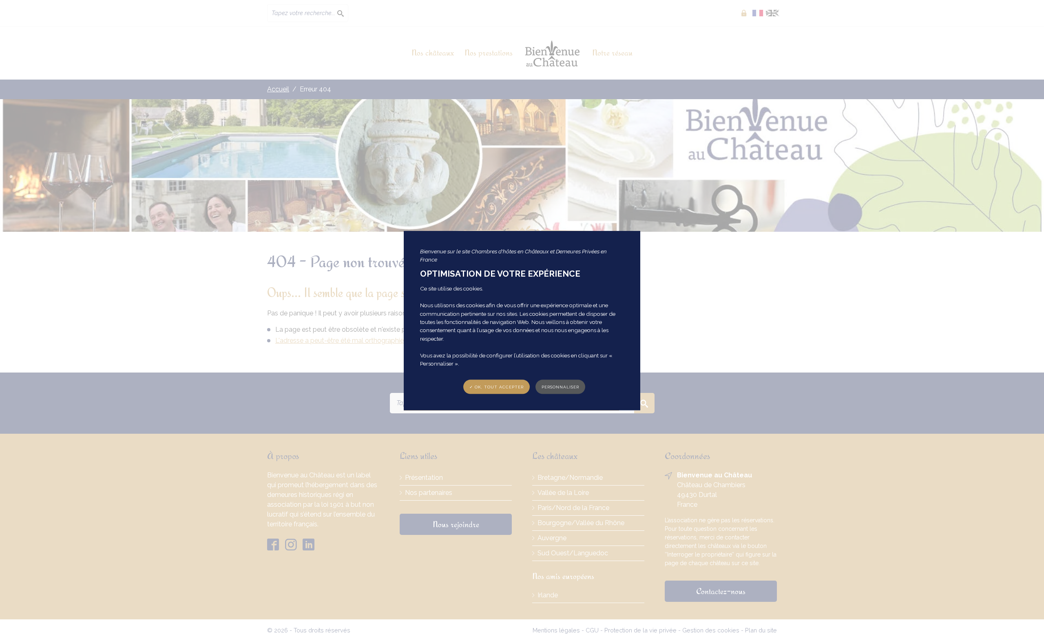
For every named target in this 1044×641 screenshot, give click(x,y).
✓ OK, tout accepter (496, 387)
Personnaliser (560, 387)
